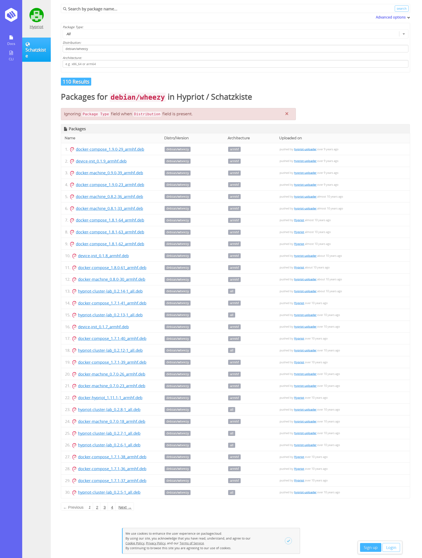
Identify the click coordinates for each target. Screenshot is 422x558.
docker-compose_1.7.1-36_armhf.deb (112, 468)
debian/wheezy (177, 149)
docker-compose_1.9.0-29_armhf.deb (110, 149)
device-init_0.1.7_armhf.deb (103, 326)
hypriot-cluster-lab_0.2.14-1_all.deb (110, 291)
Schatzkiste (231, 96)
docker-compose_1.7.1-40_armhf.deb (112, 338)
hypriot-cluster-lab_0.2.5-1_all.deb (109, 492)
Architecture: (72, 58)
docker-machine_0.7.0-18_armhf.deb (111, 421)
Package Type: (73, 27)
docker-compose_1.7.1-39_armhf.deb (112, 362)
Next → (125, 507)
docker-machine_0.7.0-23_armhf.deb (111, 385)
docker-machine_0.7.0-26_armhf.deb (111, 374)
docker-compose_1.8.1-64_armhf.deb (110, 220)
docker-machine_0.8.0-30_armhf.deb (111, 279)
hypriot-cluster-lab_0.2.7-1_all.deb (109, 433)
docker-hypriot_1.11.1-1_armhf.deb (110, 397)
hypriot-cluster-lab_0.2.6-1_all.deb (109, 445)
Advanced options (391, 17)
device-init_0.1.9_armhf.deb (101, 161)
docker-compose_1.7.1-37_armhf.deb (112, 480)
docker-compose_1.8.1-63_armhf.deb (110, 232)
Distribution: (72, 42)
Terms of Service (192, 543)
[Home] (11, 16)
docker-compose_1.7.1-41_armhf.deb (112, 303)
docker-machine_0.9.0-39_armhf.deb (109, 172)
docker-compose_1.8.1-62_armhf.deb (110, 243)
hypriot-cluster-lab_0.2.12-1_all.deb (110, 350)
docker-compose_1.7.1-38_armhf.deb (112, 456)
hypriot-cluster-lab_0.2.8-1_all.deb (109, 409)
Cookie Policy (135, 543)
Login (391, 547)
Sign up (371, 547)
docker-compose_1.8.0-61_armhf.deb (112, 267)
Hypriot (36, 26)
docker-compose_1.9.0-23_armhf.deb (110, 184)
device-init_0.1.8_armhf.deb (103, 255)
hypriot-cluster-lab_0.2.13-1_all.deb (110, 315)
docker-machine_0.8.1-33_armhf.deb (109, 208)
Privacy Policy (156, 543)
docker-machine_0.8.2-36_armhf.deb (109, 196)
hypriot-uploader (305, 149)
